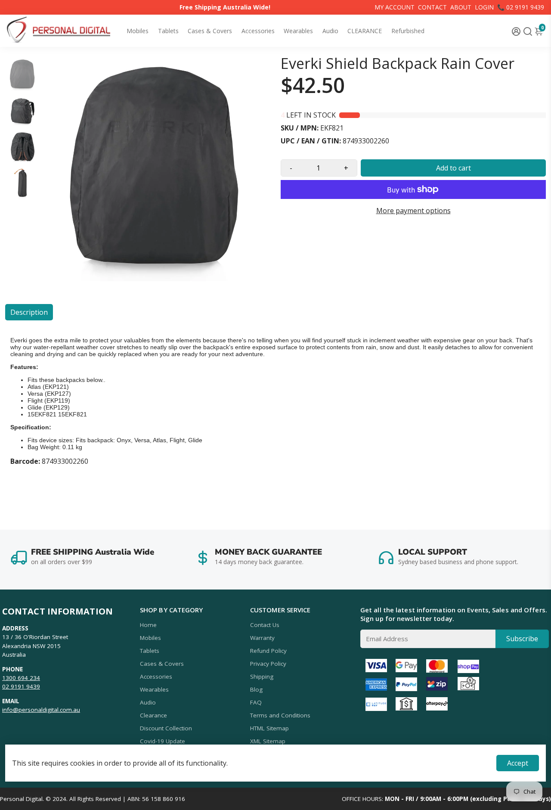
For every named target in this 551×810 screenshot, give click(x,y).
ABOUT (460, 7)
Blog (256, 689)
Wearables (298, 31)
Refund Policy (268, 651)
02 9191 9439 (21, 686)
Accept (517, 763)
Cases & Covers (210, 31)
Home (148, 625)
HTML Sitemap (269, 728)
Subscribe (522, 638)
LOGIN (484, 7)
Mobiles (138, 31)
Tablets (168, 31)
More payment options (413, 210)
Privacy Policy (268, 663)
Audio (330, 31)
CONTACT (432, 7)
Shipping (261, 676)
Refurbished (407, 31)
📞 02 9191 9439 (520, 7)
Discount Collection (166, 728)
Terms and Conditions (280, 715)
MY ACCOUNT (395, 7)
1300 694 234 (21, 678)
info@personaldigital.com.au (41, 710)
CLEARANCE (364, 31)
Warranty (262, 638)
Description (29, 312)
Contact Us (264, 625)
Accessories (258, 31)
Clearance (153, 715)
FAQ (256, 702)
